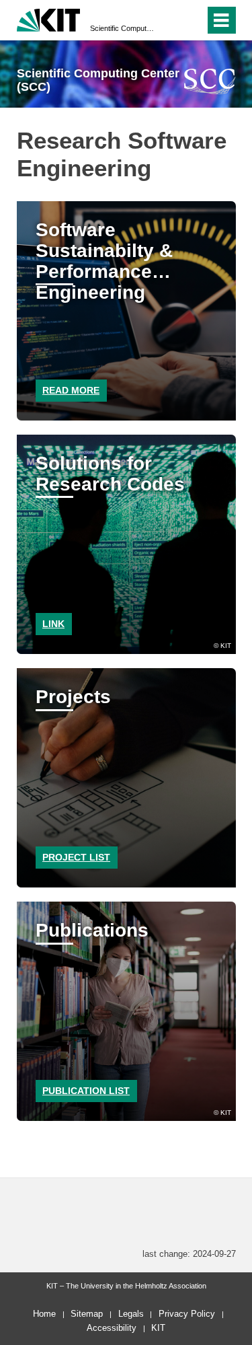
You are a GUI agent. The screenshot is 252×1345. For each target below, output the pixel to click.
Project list (76, 857)
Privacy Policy (187, 1314)
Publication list (86, 1090)
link (53, 623)
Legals (131, 1314)
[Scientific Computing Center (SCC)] (210, 81)
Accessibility (111, 1328)
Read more (70, 390)
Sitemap (87, 1314)
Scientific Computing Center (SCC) (122, 28)
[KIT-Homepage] (49, 18)
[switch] (170, 20)
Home (44, 1314)
